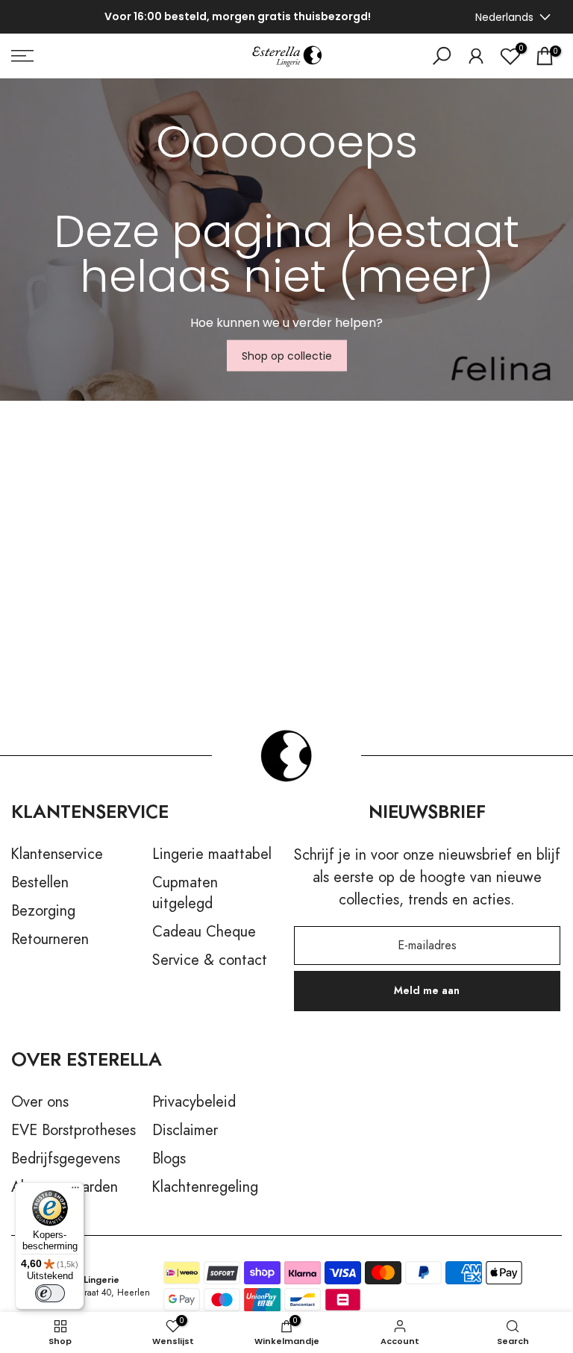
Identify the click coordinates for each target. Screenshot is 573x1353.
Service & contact (209, 960)
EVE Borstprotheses (73, 1130)
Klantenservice (57, 854)
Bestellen (40, 882)
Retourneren (50, 939)
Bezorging (43, 911)
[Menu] (75, 1191)
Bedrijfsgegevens (65, 1159)
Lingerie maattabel (212, 854)
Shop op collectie (287, 356)
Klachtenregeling (205, 1187)
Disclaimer (185, 1130)
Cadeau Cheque (204, 932)
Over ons (40, 1102)
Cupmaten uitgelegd (185, 893)
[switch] (50, 1293)
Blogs (169, 1159)
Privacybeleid (194, 1102)
